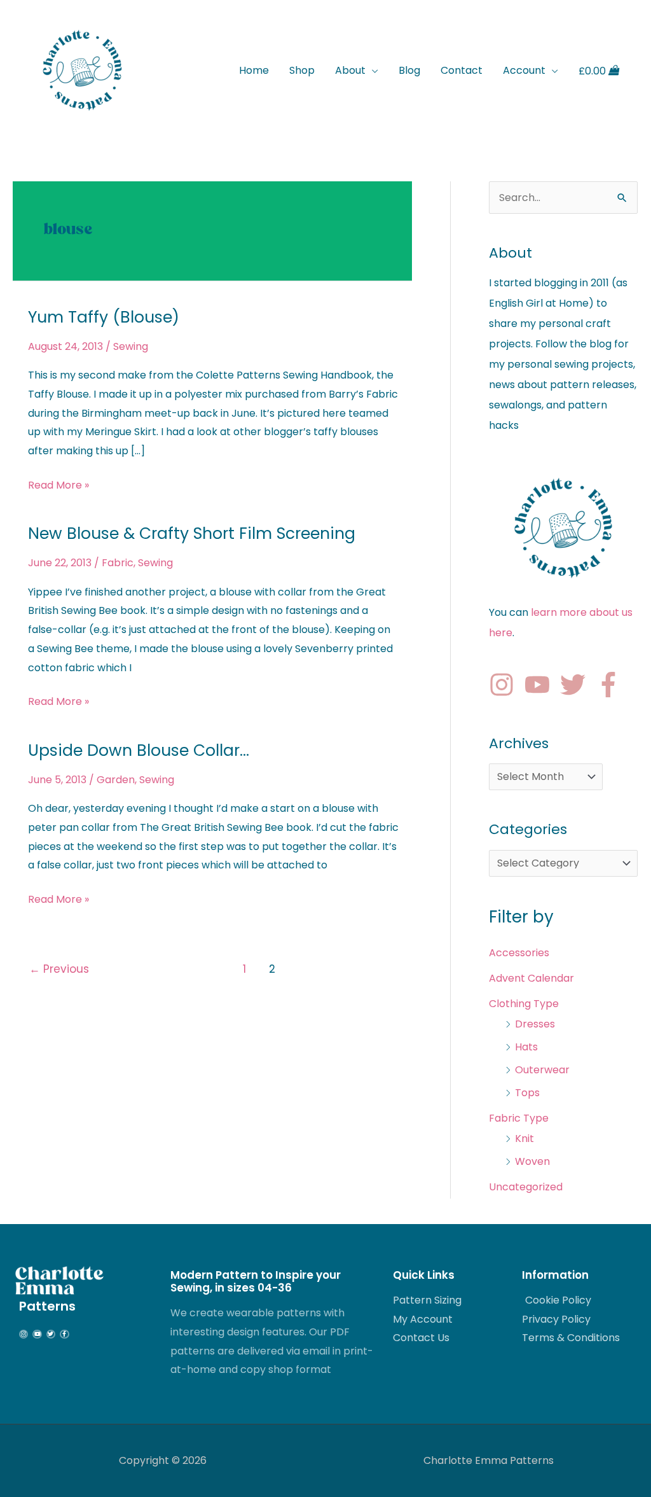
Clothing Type (524, 1003)
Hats (526, 1047)
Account (524, 70)
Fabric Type (519, 1118)
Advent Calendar (531, 978)
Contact (462, 70)
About (350, 70)
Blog (409, 70)
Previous (59, 969)
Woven (532, 1161)
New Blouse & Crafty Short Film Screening (191, 533)
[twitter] (576, 684)
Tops (527, 1092)
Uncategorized (526, 1187)
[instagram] (505, 684)
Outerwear (542, 1069)
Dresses (535, 1024)
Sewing (130, 346)
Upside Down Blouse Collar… (138, 750)
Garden (116, 779)
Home (254, 70)
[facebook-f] (612, 684)
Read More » (58, 484)
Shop (302, 70)
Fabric (118, 562)
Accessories (519, 952)
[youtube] (541, 684)
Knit (524, 1138)
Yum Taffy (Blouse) (103, 317)
